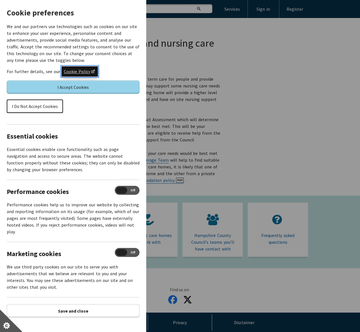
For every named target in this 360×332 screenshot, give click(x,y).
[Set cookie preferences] (11, 321)
